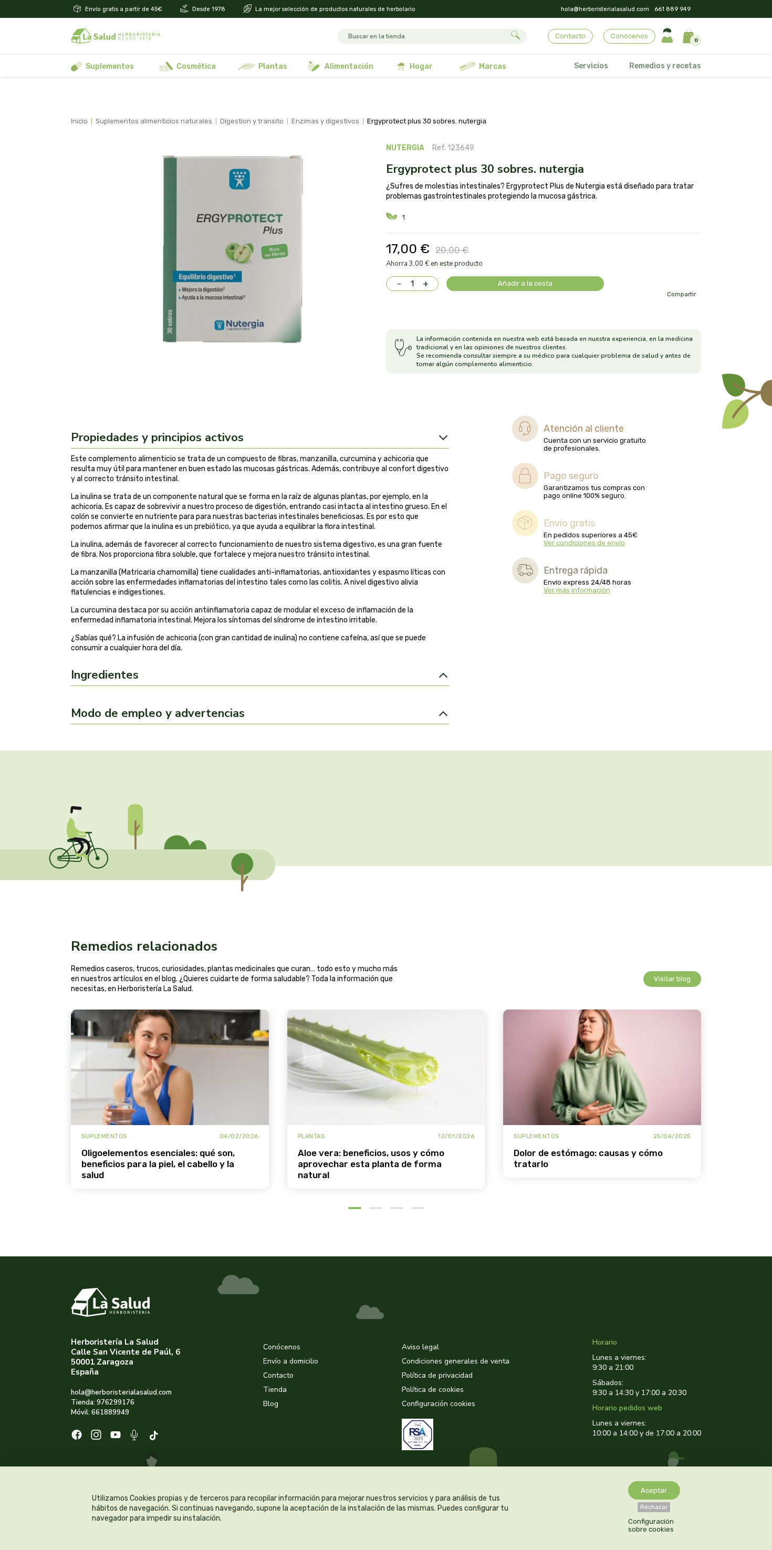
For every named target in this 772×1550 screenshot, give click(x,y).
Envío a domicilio (290, 1361)
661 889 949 (672, 9)
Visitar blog (672, 979)
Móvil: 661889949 (100, 1412)
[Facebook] (76, 1436)
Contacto (570, 36)
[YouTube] (115, 1436)
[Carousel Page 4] (417, 1208)
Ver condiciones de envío (584, 543)
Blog (270, 1404)
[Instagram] (96, 1436)
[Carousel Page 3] (396, 1208)
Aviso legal (420, 1347)
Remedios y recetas (665, 65)
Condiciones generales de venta (455, 1361)
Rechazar (653, 1507)
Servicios (591, 65)
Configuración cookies (438, 1403)
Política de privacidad (437, 1375)
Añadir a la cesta (525, 283)
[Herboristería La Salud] (115, 36)
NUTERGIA (405, 147)
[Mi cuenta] (667, 36)
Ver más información (577, 590)
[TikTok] (155, 1436)
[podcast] (135, 1436)
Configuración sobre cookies (651, 1525)
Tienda (275, 1390)
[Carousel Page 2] (375, 1208)
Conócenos (629, 36)
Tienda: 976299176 (102, 1402)
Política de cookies (433, 1390)
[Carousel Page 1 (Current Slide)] (354, 1208)
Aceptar (654, 1490)
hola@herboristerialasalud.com (605, 9)
